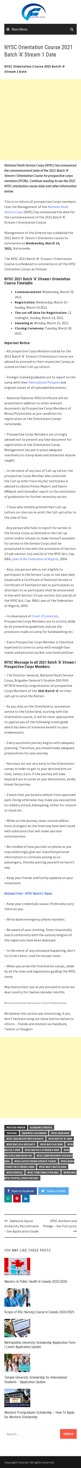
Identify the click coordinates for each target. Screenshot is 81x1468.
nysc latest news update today (35, 1161)
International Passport (44, 382)
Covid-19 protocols (45, 616)
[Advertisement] (40, 119)
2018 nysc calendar (34, 1133)
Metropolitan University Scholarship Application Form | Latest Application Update (40, 1345)
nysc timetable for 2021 (43, 1172)
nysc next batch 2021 (52, 1166)
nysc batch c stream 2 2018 (42, 1150)
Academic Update (41, 1127)
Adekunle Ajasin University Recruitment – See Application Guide (21, 1226)
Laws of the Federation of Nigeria (35, 559)
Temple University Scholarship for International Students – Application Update (35, 1379)
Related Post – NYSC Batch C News (28, 893)
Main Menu (19, 29)
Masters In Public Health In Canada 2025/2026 (35, 1281)
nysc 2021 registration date (24, 1138)
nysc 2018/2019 (60, 1133)
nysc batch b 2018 (51, 1144)
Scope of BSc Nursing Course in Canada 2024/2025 (39, 1312)
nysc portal (14, 1172)
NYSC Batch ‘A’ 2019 (60, 1138)
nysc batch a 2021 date (20, 1144)
